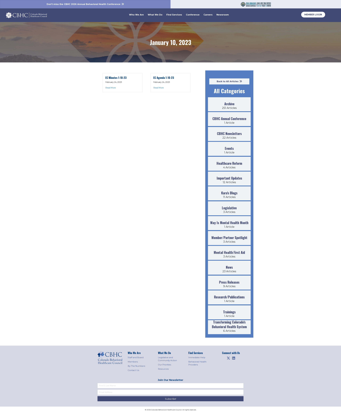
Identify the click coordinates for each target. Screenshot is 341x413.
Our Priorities (164, 364)
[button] (228, 358)
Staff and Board (135, 357)
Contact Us (133, 370)
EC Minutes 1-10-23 (116, 78)
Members (133, 361)
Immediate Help (196, 357)
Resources (163, 369)
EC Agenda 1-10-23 (163, 78)
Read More (110, 87)
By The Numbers (136, 366)
